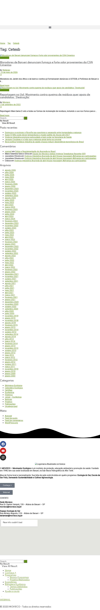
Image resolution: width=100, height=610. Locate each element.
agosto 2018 (10, 323)
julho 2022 (9, 258)
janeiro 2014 (10, 346)
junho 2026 (9, 175)
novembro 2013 (11, 348)
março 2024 (10, 219)
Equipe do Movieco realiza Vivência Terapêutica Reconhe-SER (59, 154)
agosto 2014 (10, 336)
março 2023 (10, 239)
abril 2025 (9, 205)
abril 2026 (9, 179)
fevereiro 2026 (11, 184)
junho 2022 (9, 260)
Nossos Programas (19, 577)
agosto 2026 (10, 170)
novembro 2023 (11, 226)
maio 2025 (9, 202)
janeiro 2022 (10, 272)
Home (2, 43)
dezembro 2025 (12, 189)
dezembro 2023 (12, 223)
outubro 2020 (10, 306)
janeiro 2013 (10, 353)
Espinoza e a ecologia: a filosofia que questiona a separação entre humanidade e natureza (43, 132)
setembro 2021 (11, 281)
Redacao (6, 70)
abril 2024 (9, 216)
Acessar (8, 416)
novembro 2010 (11, 369)
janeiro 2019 (10, 318)
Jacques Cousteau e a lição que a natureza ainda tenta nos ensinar (33, 139)
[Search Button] (25, 118)
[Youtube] (3, 451)
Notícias (8, 399)
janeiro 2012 (10, 362)
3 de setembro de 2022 (10, 104)
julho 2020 (9, 311)
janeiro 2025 (10, 212)
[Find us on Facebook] (1, 596)
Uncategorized (11, 406)
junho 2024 (9, 214)
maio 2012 (9, 355)
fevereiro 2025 (11, 209)
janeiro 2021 (10, 299)
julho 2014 (9, 339)
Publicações (10, 404)
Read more (4, 85)
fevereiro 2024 (11, 221)
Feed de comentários (14, 420)
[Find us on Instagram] (2, 596)
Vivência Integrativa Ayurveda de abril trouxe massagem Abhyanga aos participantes (60, 156)
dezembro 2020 (12, 302)
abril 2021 (9, 293)
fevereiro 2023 (11, 242)
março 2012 (10, 357)
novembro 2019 (11, 316)
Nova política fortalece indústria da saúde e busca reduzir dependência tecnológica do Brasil (44, 142)
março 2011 (10, 367)
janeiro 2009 (10, 373)
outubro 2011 (10, 364)
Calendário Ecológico (14, 388)
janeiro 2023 (10, 244)
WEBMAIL (5, 600)
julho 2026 (9, 172)
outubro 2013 (10, 350)
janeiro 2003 (10, 376)
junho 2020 (9, 313)
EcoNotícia (4, 58)
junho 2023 (9, 232)
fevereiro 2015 (11, 325)
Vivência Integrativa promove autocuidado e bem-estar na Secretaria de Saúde (38, 137)
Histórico (9, 395)
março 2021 (10, 295)
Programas (10, 575)
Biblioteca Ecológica (13, 385)
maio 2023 (9, 235)
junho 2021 (9, 288)
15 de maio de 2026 (9, 72)
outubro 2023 (10, 228)
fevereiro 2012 (11, 360)
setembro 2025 (11, 195)
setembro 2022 (11, 253)
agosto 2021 (10, 283)
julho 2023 (9, 230)
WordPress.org (11, 423)
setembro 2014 (11, 334)
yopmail (8, 151)
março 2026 (10, 182)
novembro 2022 (11, 249)
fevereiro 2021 (11, 297)
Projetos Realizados (20, 580)
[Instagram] (3, 457)
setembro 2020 (11, 309)
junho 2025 (9, 200)
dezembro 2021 (12, 274)
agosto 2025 (10, 198)
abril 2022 (9, 265)
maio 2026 (9, 177)
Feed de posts (11, 418)
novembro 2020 (11, 304)
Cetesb (16, 43)
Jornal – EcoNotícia (13, 397)
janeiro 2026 (10, 186)
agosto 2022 (10, 256)
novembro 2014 (11, 330)
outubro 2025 (10, 193)
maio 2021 (9, 290)
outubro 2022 (10, 251)
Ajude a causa (12, 591)
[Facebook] (3, 444)
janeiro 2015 (10, 327)
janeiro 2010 (10, 371)
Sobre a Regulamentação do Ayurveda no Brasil (35, 151)
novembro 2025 (11, 191)
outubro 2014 (10, 332)
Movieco (6, 102)
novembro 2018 (11, 320)
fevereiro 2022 (11, 269)
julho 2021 (9, 286)
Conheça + (10, 573)
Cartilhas (8, 390)
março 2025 (10, 207)
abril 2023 (9, 237)
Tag (9, 43)
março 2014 (10, 341)
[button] (50, 27)
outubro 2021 (10, 279)
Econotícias (11, 582)
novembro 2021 (11, 276)
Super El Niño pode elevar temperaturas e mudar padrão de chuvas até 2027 (37, 135)
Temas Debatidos (18, 587)
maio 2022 (9, 262)
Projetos (8, 402)
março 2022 (10, 267)
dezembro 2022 (12, 246)
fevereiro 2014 (11, 343)
